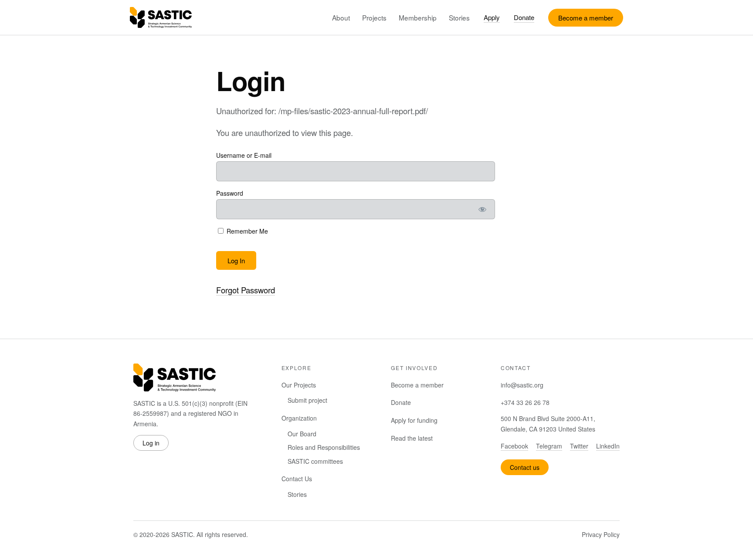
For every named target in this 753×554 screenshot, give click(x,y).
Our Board (302, 433)
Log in (150, 442)
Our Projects (299, 385)
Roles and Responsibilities (324, 447)
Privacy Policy (601, 534)
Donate (524, 17)
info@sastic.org (522, 385)
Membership (418, 17)
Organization (299, 418)
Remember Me (246, 231)
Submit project (307, 400)
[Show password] (482, 209)
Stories (459, 17)
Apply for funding (414, 420)
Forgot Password (245, 290)
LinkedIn (608, 446)
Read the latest (412, 438)
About (341, 17)
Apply (492, 17)
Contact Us (297, 478)
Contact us (524, 467)
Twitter (579, 446)
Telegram (549, 446)
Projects (374, 17)
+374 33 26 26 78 (525, 402)
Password (229, 193)
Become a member (585, 17)
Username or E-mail (243, 155)
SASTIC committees (315, 461)
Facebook (514, 446)
